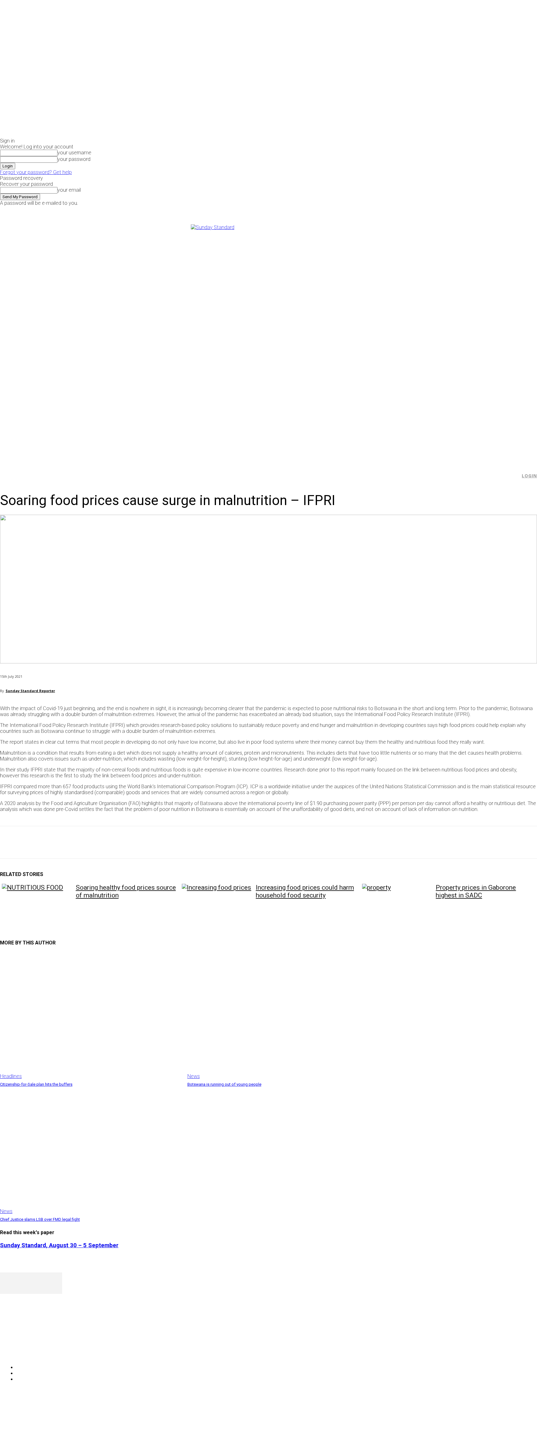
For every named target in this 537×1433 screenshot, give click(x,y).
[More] (144, 842)
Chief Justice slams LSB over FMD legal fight (40, 1219)
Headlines (11, 1076)
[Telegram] (122, 842)
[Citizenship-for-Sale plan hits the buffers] (90, 1015)
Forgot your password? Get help (36, 172)
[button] (512, 475)
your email (69, 190)
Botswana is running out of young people (224, 1084)
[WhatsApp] (77, 842)
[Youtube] (454, 210)
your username (74, 153)
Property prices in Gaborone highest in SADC (476, 891)
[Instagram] (440, 210)
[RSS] (38, 1351)
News (193, 1076)
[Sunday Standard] (268, 340)
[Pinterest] (55, 842)
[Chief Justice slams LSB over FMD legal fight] (90, 1151)
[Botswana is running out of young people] (278, 1015)
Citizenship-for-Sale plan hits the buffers (36, 1084)
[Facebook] (433, 210)
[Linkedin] (100, 842)
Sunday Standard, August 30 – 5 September (59, 1245)
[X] (447, 210)
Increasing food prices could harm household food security (305, 891)
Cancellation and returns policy (512, 1416)
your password (73, 159)
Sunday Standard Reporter (30, 690)
